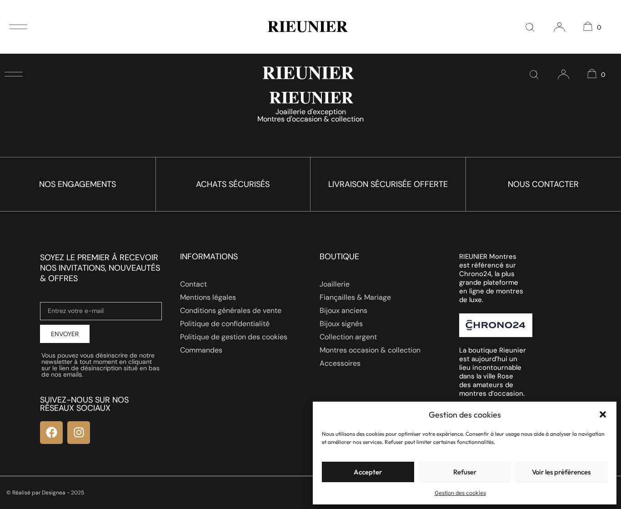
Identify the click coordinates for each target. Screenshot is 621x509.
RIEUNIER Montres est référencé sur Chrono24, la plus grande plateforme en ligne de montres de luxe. (491, 278)
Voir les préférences (561, 472)
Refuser (464, 472)
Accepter (368, 472)
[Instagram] (78, 432)
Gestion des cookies (460, 492)
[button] (602, 414)
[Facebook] (51, 432)
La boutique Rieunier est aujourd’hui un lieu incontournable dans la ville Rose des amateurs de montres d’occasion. (492, 372)
